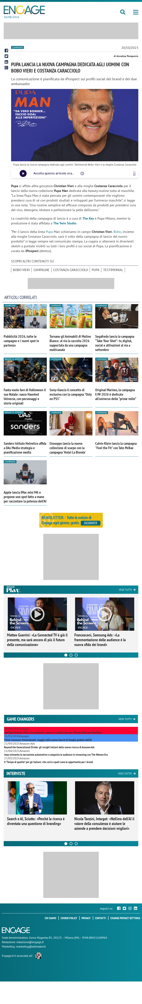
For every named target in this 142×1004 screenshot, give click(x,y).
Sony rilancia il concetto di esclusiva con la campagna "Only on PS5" (71, 394)
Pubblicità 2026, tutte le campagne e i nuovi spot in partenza (21, 340)
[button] (135, 12)
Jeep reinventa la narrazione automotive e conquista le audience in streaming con (56, 754)
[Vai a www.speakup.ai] (134, 173)
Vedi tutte (125, 773)
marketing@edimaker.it (31, 946)
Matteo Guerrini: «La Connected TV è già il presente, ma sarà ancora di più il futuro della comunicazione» (37, 639)
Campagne (17, 47)
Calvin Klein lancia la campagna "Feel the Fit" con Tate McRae (116, 445)
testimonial (113, 270)
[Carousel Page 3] (76, 655)
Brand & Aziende (14, 359)
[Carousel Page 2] (71, 655)
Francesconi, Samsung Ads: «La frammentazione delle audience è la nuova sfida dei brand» (100, 639)
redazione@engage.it (30, 942)
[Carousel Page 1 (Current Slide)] (65, 655)
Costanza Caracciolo (70, 270)
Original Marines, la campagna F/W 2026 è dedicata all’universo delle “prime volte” (115, 394)
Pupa (50, 232)
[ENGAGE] (24, 10)
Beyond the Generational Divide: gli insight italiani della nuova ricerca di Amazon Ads (49, 747)
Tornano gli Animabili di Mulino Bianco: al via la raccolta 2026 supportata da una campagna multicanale (70, 343)
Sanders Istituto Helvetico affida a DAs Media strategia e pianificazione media (25, 447)
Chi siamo (50, 918)
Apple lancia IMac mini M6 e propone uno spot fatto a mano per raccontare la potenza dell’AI (25, 496)
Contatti (100, 918)
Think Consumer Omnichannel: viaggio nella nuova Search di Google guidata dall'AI (48, 740)
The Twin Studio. (65, 223)
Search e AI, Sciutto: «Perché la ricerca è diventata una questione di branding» (36, 821)
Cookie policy (69, 918)
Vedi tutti (125, 589)
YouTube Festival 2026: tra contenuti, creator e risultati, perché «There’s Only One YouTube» (53, 732)
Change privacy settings (125, 918)
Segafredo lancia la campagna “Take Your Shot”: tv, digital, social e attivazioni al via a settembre (114, 343)
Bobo (117, 232)
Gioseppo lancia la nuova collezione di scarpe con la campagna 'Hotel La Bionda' (68, 447)
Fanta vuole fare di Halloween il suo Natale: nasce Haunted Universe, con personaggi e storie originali (25, 396)
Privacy (86, 918)
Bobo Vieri (21, 270)
